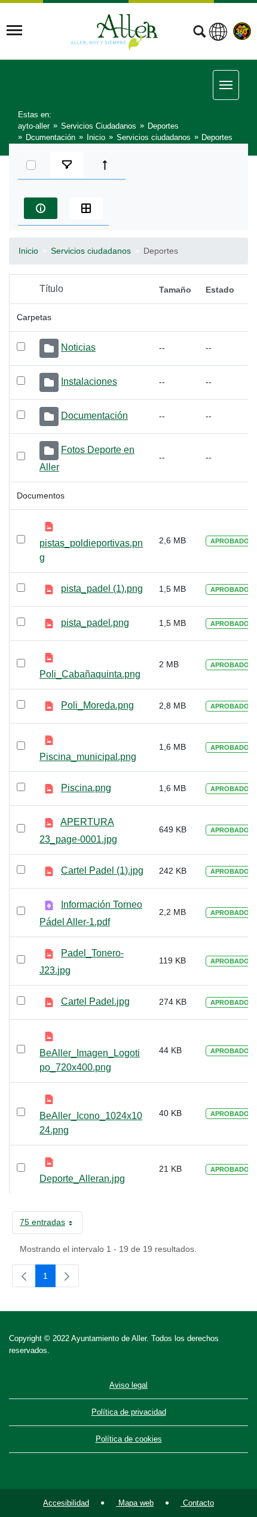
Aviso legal (128, 1385)
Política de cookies (129, 1438)
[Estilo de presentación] (86, 208)
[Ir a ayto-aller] (115, 30)
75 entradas (51, 1224)
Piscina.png (86, 788)
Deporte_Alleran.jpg (82, 1179)
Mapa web (135, 1502)
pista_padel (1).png (102, 588)
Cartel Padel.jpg (95, 1001)
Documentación (94, 416)
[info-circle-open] (40, 208)
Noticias (78, 347)
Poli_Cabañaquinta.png (89, 674)
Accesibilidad (66, 1502)
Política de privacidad (128, 1411)
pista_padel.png (95, 623)
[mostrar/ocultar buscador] (199, 33)
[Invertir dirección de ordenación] (107, 165)
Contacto (197, 1502)
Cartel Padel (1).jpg (102, 870)
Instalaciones (89, 381)
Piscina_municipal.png (87, 757)
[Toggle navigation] (14, 30)
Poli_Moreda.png (97, 705)
